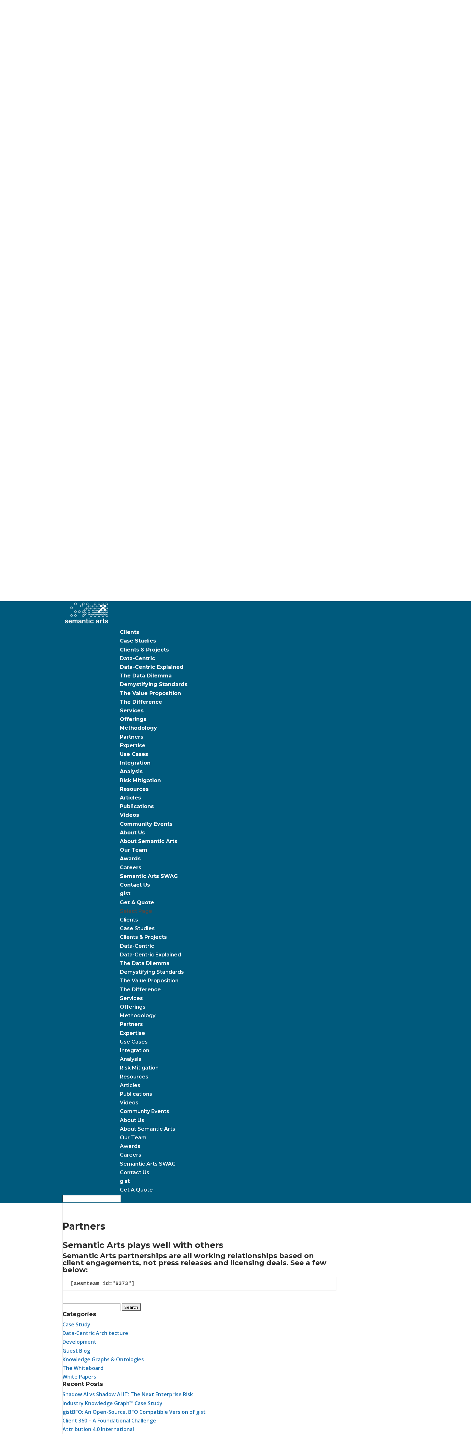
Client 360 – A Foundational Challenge (109, 1420)
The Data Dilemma (146, 676)
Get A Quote (137, 902)
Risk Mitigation (140, 780)
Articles (130, 798)
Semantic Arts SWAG (149, 876)
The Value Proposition (150, 693)
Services (132, 711)
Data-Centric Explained (152, 667)
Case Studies (138, 641)
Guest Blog (76, 1350)
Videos (129, 815)
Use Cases (134, 754)
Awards (130, 859)
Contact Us (135, 885)
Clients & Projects (144, 650)
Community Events (146, 824)
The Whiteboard (82, 1368)
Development (79, 1341)
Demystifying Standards (153, 684)
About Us (132, 833)
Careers (130, 867)
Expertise (132, 745)
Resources (134, 789)
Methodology (138, 728)
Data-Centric (137, 658)
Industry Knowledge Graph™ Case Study (112, 1403)
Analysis (131, 771)
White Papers (79, 1376)
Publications (137, 806)
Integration (135, 763)
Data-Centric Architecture (95, 1333)
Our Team (133, 850)
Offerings (133, 719)
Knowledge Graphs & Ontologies (103, 1359)
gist (125, 893)
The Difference (141, 702)
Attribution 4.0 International (98, 1429)
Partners (131, 737)
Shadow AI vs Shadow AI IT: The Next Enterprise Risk (127, 1394)
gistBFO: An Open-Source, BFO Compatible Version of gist (134, 1411)
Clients (129, 632)
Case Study (76, 1324)
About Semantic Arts (148, 841)
